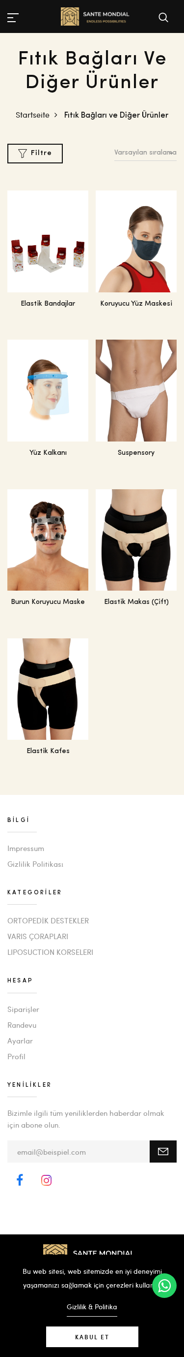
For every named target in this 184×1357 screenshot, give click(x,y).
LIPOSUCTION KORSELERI (50, 952)
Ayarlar (20, 1040)
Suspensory (136, 453)
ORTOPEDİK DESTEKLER (48, 920)
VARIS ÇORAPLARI (37, 936)
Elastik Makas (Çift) (136, 602)
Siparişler (23, 1009)
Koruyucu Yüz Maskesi (136, 304)
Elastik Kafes (48, 751)
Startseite (33, 114)
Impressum (25, 848)
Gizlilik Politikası (35, 864)
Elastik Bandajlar (48, 304)
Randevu (21, 1025)
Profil (16, 1056)
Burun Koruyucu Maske (48, 602)
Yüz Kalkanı (48, 453)
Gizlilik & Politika (92, 1306)
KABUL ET (92, 1336)
